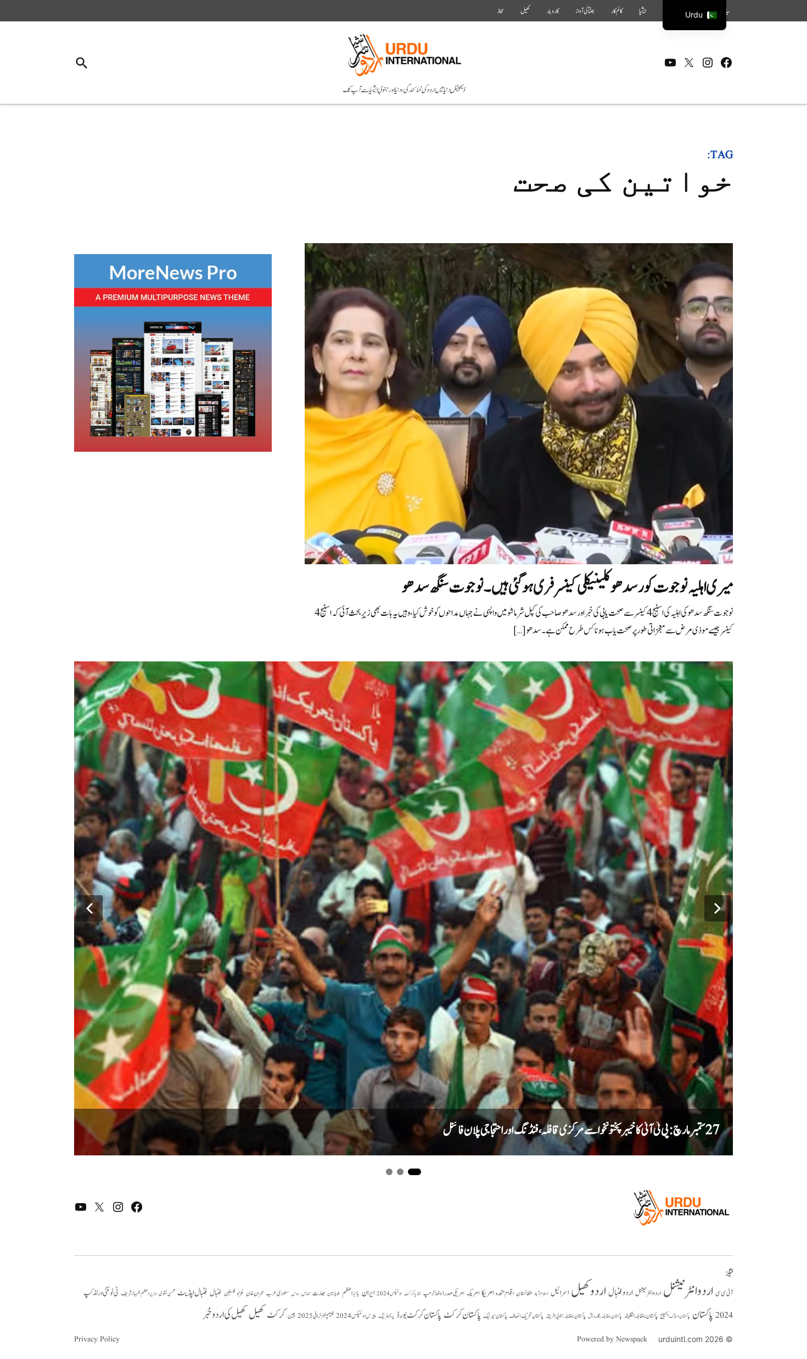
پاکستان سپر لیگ (495, 1316)
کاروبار (553, 10)
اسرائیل (560, 1293)
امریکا (487, 1293)
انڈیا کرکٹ (412, 1293)
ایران (368, 1293)
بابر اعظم (351, 1293)
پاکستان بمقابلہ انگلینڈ (641, 1316)
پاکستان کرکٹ (462, 1315)
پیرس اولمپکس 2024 (356, 1316)
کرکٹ (276, 1315)
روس (295, 1293)
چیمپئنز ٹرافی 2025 (316, 1316)
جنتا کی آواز (585, 10)
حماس (305, 1293)
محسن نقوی (167, 1293)
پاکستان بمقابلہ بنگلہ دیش (605, 1316)
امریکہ (472, 1293)
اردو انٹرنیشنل (688, 1291)
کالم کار (617, 10)
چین (291, 1316)
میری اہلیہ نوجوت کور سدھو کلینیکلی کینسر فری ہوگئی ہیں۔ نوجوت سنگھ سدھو (567, 587)
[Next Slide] (717, 908)
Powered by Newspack (612, 1339)
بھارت (318, 1293)
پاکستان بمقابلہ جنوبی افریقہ (566, 1316)
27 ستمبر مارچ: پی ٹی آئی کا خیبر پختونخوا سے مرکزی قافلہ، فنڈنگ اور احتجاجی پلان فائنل (581, 1130)
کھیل (525, 10)
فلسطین (229, 1293)
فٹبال (216, 1293)
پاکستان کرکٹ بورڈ (418, 1315)
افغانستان (524, 1294)
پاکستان (702, 1314)
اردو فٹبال (620, 1292)
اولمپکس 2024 (389, 1293)
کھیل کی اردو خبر (224, 1314)
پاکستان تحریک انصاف (526, 1316)
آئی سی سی (724, 1293)
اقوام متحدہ (505, 1293)
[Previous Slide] (89, 908)
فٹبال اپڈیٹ (192, 1292)
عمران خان (255, 1293)
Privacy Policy (97, 1339)
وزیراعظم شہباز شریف (138, 1293)
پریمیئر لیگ (386, 1316)
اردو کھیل (588, 1291)
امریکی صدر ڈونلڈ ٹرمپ (443, 1293)
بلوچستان (333, 1294)
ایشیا (642, 10)
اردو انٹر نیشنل (648, 1293)
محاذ (500, 10)
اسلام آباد (541, 1293)
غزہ (240, 1293)
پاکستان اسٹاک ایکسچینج (675, 1316)
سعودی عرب (277, 1293)
